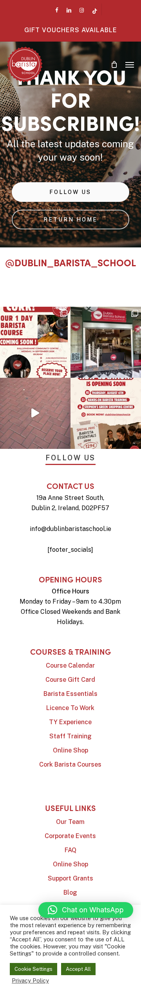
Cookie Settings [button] (33, 969)
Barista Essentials (70, 693)
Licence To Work (70, 708)
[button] (129, 64)
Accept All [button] (78, 969)
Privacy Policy (30, 980)
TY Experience (70, 722)
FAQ (70, 850)
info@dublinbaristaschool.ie (70, 529)
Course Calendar (70, 665)
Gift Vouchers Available (70, 30)
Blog (70, 892)
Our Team (70, 822)
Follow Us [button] (70, 458)
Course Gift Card (70, 679)
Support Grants (70, 878)
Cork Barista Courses (70, 764)
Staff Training (70, 736)
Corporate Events (70, 836)
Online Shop (70, 750)
